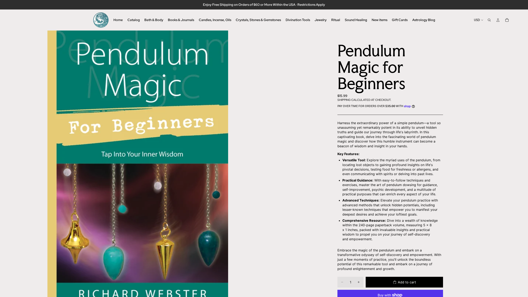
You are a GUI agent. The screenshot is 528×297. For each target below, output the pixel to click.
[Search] (489, 20)
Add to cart (407, 282)
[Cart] (507, 20)
